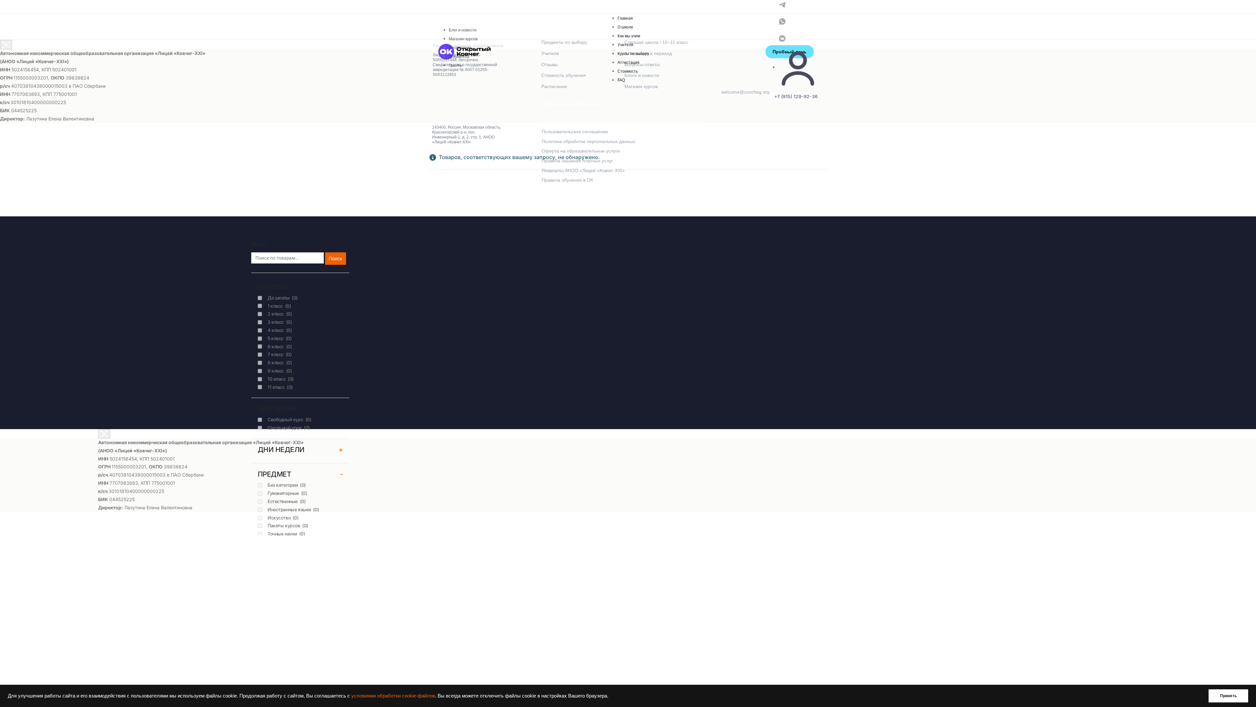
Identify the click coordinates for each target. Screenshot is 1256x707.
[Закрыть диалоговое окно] (6, 44)
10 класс (281, 379)
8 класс (280, 362)
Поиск (335, 258)
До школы (283, 297)
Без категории (287, 485)
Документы (459, 56)
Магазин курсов (463, 39)
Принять (1228, 696)
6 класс (280, 346)
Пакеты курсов (288, 525)
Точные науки (286, 533)
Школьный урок (289, 427)
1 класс (279, 306)
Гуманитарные (287, 493)
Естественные (286, 501)
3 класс (280, 322)
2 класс (280, 314)
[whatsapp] (782, 21)
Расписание (460, 47)
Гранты (455, 65)
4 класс (280, 330)
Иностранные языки (293, 509)
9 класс (280, 370)
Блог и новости (463, 30)
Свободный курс (289, 419)
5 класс (279, 338)
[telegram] (782, 4)
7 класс (279, 354)
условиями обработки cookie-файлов (393, 695)
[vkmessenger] (782, 38)
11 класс (280, 387)
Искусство (283, 517)
